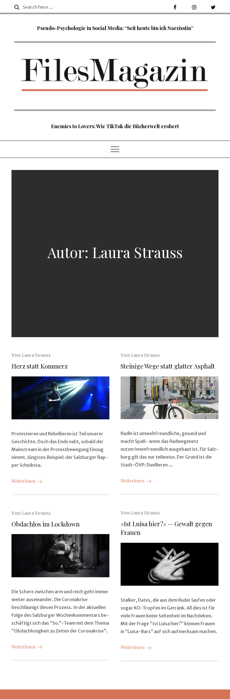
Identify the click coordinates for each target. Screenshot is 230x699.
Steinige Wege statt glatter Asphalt (168, 366)
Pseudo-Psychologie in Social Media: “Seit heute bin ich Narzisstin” (115, 28)
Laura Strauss (36, 355)
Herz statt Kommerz (40, 366)
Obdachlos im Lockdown (46, 524)
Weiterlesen (23, 481)
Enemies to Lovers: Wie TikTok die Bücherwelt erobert (115, 126)
